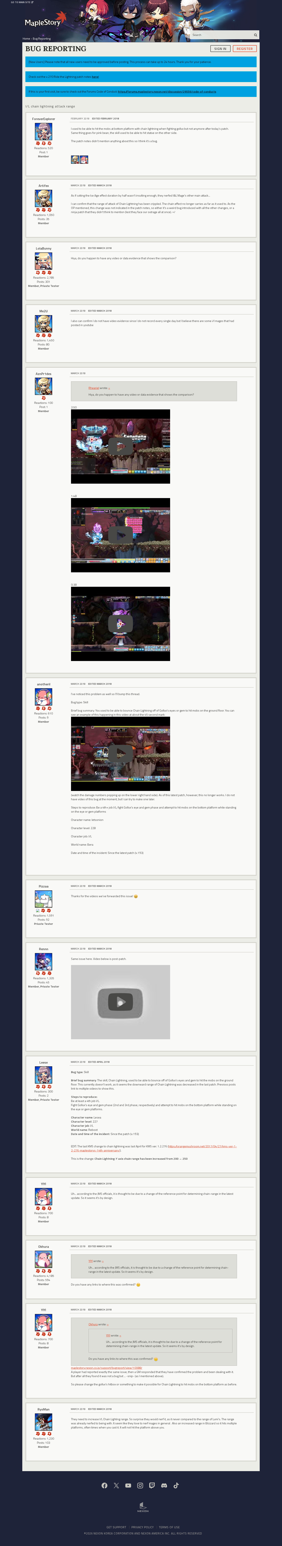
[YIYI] (43, 1196)
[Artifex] (75, 159)
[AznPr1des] (43, 386)
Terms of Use (169, 1527)
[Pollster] (43, 209)
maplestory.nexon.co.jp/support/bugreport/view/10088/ (106, 1368)
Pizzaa (44, 886)
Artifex (44, 185)
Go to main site (20, 2)
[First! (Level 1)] (49, 143)
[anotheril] (84, 159)
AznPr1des (43, 373)
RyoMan (44, 1409)
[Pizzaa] (43, 899)
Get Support (116, 1527)
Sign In (220, 48)
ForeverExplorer (43, 118)
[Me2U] (43, 323)
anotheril (43, 684)
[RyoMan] (43, 1422)
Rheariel (94, 388)
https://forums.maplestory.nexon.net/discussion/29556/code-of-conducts (167, 91)
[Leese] (43, 1075)
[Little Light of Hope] (38, 910)
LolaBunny (43, 248)
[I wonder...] (38, 143)
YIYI (43, 1183)
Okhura (43, 1246)
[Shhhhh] (38, 272)
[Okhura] (43, 1259)
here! (95, 76)
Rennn (43, 948)
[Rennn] (43, 961)
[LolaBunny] (43, 261)
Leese (43, 1062)
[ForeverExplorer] (43, 131)
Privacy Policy (143, 1527)
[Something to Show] (43, 910)
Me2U (43, 311)
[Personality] (43, 143)
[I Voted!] (38, 209)
